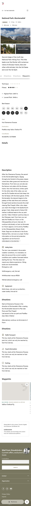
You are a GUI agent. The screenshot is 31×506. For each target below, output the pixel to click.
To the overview (9, 10)
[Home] (3, 4)
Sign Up (15, 467)
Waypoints (26, 76)
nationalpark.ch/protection (10, 241)
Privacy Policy (6, 494)
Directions (7, 76)
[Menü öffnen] (27, 502)
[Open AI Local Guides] (26, 451)
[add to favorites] (27, 10)
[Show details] (29, 449)
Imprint (4, 496)
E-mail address (5, 458)
